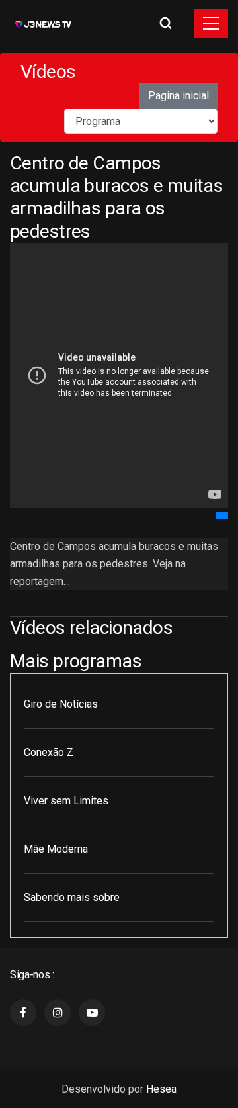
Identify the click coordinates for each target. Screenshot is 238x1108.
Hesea (161, 1089)
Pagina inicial (178, 95)
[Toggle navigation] (211, 23)
